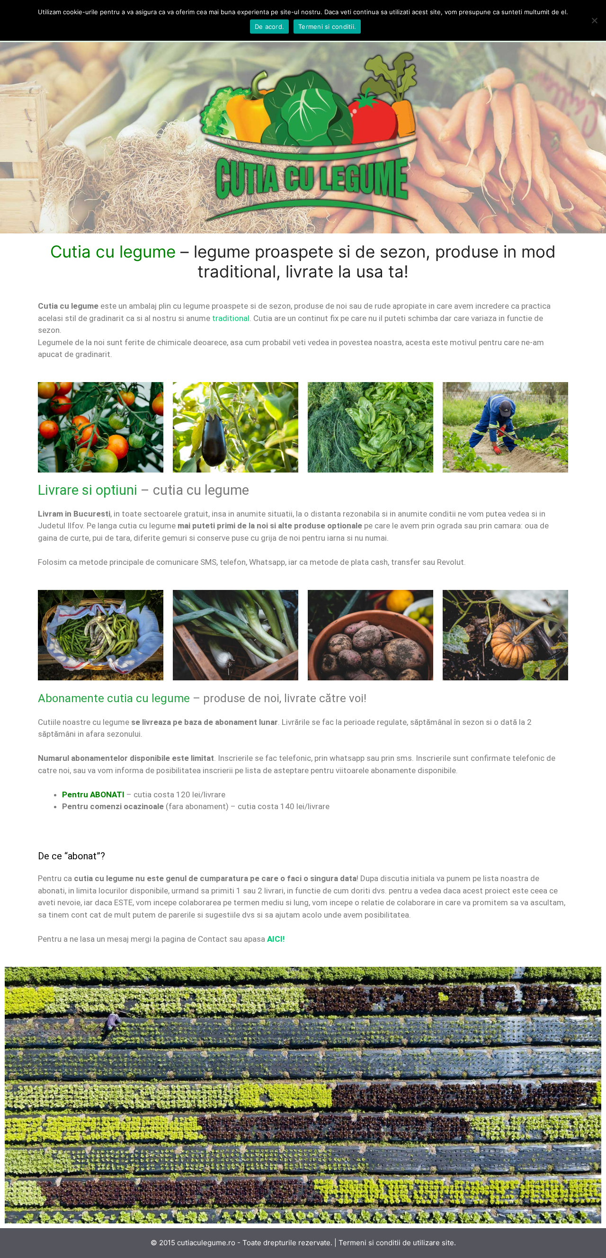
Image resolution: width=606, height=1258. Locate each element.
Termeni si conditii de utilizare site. (397, 1242)
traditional (231, 318)
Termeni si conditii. (327, 26)
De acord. (269, 26)
